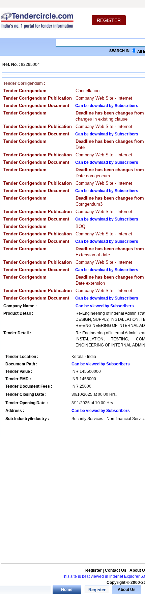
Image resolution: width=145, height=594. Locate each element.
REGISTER (109, 20)
